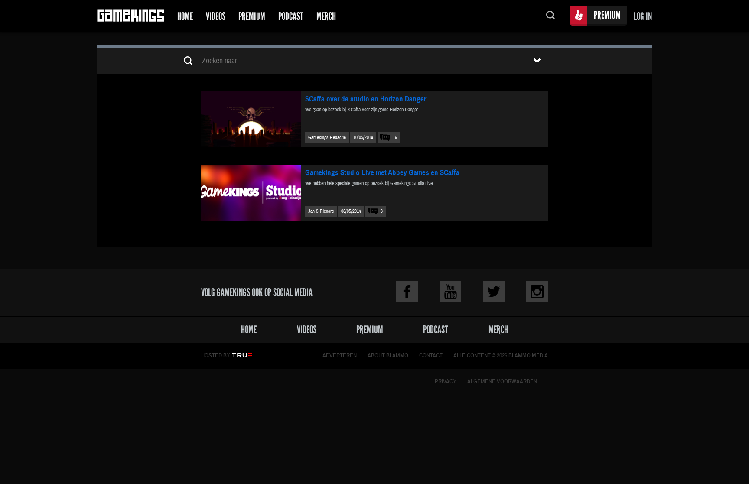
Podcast (290, 16)
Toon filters (537, 61)
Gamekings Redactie (327, 137)
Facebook (407, 291)
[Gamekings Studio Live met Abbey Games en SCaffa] (251, 193)
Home (185, 16)
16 (395, 137)
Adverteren (339, 356)
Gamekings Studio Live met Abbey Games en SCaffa (382, 172)
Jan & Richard (321, 211)
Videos (215, 16)
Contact (431, 356)
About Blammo (388, 356)
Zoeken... (550, 16)
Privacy (445, 382)
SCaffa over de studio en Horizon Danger (365, 99)
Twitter (494, 291)
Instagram (537, 291)
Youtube (450, 291)
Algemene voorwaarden (502, 382)
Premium (251, 16)
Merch (326, 16)
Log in (643, 16)
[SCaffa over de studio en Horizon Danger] (251, 119)
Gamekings (130, 16)
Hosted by (215, 356)
